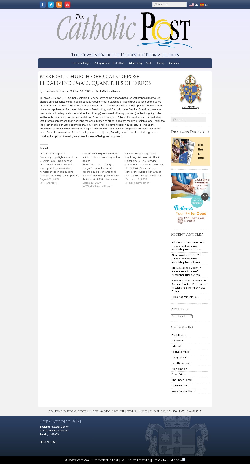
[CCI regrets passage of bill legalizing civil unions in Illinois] (146, 168)
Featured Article (180, 351)
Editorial (176, 346)
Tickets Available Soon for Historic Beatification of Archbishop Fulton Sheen (186, 271)
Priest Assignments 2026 (185, 296)
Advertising (135, 63)
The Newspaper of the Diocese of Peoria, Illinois (125, 55)
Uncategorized (180, 385)
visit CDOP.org (190, 107)
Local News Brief (181, 363)
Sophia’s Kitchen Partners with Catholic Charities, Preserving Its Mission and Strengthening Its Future (190, 286)
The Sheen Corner (182, 379)
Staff (149, 63)
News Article (179, 374)
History (160, 63)
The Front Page (80, 63)
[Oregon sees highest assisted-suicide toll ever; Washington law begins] (104, 170)
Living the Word (180, 357)
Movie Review (179, 368)
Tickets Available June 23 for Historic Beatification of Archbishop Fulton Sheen (187, 258)
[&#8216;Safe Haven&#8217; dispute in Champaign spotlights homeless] (61, 168)
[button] (109, 63)
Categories (100, 63)
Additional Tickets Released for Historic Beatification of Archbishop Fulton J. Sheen (189, 246)
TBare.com (174, 460)
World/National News (108, 91)
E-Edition (118, 63)
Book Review (179, 335)
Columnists (178, 340)
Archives (174, 63)
